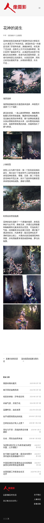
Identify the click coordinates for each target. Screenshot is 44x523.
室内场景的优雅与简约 (29, 358)
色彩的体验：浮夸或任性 (13, 396)
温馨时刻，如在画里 (11, 410)
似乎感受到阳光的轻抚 (12, 416)
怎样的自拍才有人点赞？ (13, 423)
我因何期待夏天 (10, 383)
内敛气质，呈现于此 (11, 403)
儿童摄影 (19, 35)
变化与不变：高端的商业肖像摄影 (15, 431)
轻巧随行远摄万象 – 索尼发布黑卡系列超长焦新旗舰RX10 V (17, 455)
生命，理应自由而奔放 (12, 438)
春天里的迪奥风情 (10, 390)
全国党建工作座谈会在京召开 (13, 473)
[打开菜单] (39, 8)
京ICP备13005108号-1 (10, 501)
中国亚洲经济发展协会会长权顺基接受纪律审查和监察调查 (17, 464)
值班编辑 (11, 35)
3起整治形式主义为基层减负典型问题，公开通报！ (17, 446)
